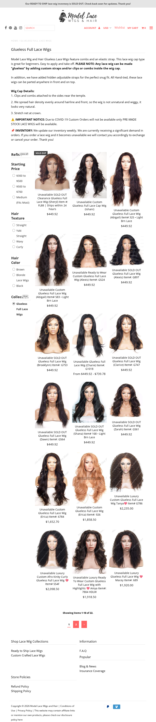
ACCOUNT (90, 28)
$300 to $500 (21, 178)
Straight (21, 225)
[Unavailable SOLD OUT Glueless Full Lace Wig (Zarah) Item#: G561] (126, 400)
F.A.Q (83, 651)
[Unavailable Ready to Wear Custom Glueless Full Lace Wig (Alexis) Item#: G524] (89, 251)
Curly (19, 247)
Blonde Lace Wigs (22, 277)
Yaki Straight (21, 233)
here (20, 719)
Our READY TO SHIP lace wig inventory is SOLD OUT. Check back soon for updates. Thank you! (78, 3)
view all (24, 153)
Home (14, 40)
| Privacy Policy (24, 710)
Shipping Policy (21, 691)
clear (25, 296)
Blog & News (88, 666)
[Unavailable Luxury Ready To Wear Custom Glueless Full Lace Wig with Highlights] (89, 552)
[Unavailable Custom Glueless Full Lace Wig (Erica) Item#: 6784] (52, 479)
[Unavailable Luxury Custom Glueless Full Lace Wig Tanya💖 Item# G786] (126, 472)
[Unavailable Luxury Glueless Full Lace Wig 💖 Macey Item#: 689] (126, 549)
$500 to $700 (21, 189)
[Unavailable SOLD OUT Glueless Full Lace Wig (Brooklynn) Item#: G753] (52, 334)
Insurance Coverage (92, 671)
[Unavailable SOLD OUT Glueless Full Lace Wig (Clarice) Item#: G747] (126, 334)
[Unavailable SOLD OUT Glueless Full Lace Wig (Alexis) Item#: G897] (126, 250)
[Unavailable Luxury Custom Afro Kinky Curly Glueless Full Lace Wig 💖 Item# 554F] (52, 549)
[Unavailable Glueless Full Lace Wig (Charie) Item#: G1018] (89, 336)
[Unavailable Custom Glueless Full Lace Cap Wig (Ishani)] (89, 175)
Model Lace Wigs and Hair (44, 706)
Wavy (19, 241)
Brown (20, 269)
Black (19, 286)
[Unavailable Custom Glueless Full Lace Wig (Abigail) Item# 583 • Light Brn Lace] (52, 260)
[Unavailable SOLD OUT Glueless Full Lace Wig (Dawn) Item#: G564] (52, 405)
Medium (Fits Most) (22, 199)
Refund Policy (20, 686)
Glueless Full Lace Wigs (22, 309)
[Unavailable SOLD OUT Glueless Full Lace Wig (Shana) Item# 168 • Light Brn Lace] (89, 402)
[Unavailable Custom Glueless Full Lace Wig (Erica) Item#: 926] (89, 478)
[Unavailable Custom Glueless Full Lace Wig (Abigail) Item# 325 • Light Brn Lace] (126, 179)
